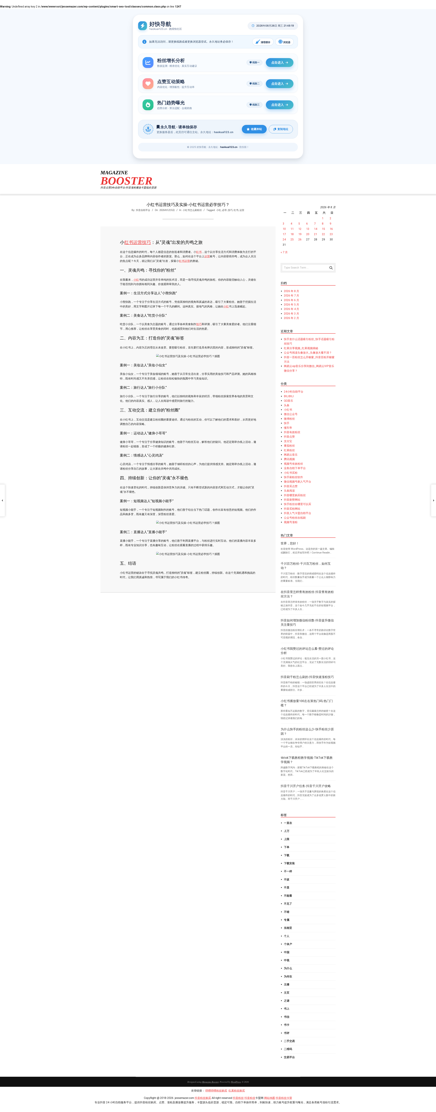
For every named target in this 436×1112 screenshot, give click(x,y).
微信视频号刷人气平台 (297, 481)
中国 (286, 952)
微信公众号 (291, 414)
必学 (224, 210)
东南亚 (288, 928)
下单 (286, 847)
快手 (286, 423)
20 (307, 234)
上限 (286, 839)
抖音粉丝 (238, 1098)
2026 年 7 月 (291, 295)
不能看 (288, 895)
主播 (286, 984)
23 (331, 234)
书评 (286, 1033)
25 (292, 239)
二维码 (288, 1049)
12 (299, 229)
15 (323, 229)
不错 (286, 911)
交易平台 (289, 1057)
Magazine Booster (210, 1081)
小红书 (288, 409)
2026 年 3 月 (291, 313)
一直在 (288, 823)
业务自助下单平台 (295, 468)
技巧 (230, 210)
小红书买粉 (291, 472)
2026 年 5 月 (291, 304)
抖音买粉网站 (292, 508)
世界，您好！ (290, 543)
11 (292, 229)
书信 (286, 1016)
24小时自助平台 (293, 391)
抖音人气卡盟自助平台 (297, 513)
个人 (286, 936)
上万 (286, 831)
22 (323, 234)
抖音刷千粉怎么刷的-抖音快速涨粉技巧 (307, 677)
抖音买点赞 (291, 486)
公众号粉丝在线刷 (295, 517)
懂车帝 (288, 427)
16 (331, 229)
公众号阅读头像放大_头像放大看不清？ (308, 352)
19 (299, 234)
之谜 (286, 1000)
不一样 (288, 871)
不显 (286, 887)
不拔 (286, 879)
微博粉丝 (289, 418)
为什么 (288, 968)
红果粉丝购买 (237, 1090)
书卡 (286, 1024)
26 (299, 239)
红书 (236, 210)
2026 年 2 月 (291, 318)
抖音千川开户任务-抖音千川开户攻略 (306, 786)
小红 (218, 210)
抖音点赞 (289, 436)
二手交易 (289, 1041)
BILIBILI (289, 396)
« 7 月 (284, 252)
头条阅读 (289, 490)
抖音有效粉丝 (292, 432)
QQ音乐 (288, 400)
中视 (286, 960)
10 (284, 229)
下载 (286, 855)
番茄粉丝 (289, 445)
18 (292, 234)
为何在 (288, 976)
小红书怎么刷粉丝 (192, 210)
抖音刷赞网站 (292, 499)
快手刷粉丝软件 (293, 477)
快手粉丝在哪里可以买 (297, 504)
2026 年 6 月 (291, 300)
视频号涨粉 (291, 522)
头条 (286, 405)
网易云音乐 (291, 454)
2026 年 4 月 (291, 309)
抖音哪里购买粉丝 (295, 495)
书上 (286, 1008)
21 (315, 234)
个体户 (288, 944)
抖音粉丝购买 (203, 1098)
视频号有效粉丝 (293, 463)
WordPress (236, 1081)
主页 (286, 992)
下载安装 (289, 863)
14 (315, 229)
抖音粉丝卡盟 (284, 1098)
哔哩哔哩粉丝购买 (216, 1090)
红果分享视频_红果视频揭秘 (301, 348)
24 (284, 239)
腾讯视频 (289, 459)
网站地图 (269, 1098)
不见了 (288, 903)
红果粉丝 (289, 450)
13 (307, 229)
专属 (286, 919)
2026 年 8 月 (291, 291)
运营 (241, 210)
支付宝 (288, 441)
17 (284, 234)
